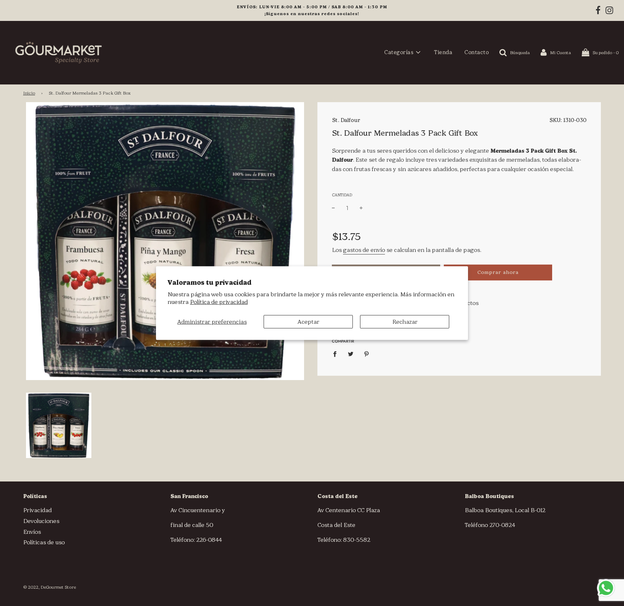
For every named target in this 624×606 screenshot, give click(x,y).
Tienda (443, 52)
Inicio (29, 93)
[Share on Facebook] (337, 353)
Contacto (476, 52)
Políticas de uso (44, 542)
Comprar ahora (498, 272)
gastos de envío (364, 250)
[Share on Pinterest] (366, 353)
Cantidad (342, 195)
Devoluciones (41, 521)
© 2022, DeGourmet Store (49, 587)
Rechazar (404, 321)
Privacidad (37, 510)
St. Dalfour (346, 120)
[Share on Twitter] (350, 353)
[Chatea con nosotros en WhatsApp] (606, 588)
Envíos (32, 531)
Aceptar (308, 321)
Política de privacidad (219, 301)
